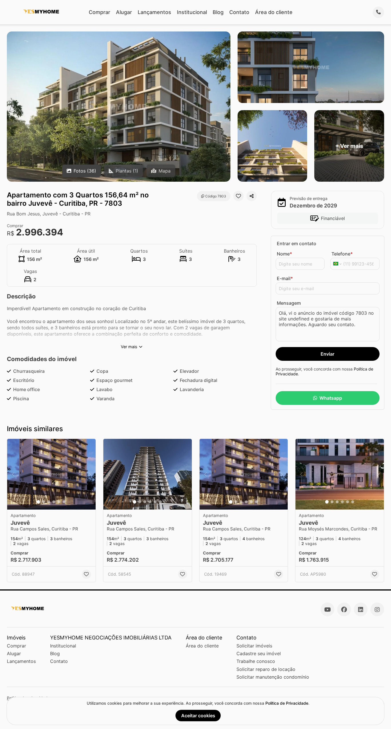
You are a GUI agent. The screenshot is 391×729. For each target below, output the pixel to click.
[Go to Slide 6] (64, 501)
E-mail (285, 278)
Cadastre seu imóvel (258, 653)
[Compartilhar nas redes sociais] (251, 196)
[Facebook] (344, 609)
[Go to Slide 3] (48, 501)
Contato (239, 12)
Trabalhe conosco (255, 661)
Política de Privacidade (286, 703)
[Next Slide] (90, 474)
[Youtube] (327, 609)
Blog (218, 12)
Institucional (192, 12)
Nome (284, 254)
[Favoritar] (238, 196)
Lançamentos (154, 12)
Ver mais (129, 346)
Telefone (342, 254)
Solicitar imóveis (254, 646)
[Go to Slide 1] (38, 502)
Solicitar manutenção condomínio (272, 677)
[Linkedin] (361, 609)
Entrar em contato (296, 243)
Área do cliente (274, 12)
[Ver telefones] (378, 12)
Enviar (327, 354)
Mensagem (289, 303)
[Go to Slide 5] (59, 501)
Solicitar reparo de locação (265, 669)
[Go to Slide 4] (53, 501)
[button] (51, 474)
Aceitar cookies (198, 715)
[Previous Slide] (13, 474)
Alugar (124, 12)
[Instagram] (377, 609)
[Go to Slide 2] (43, 501)
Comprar (99, 12)
